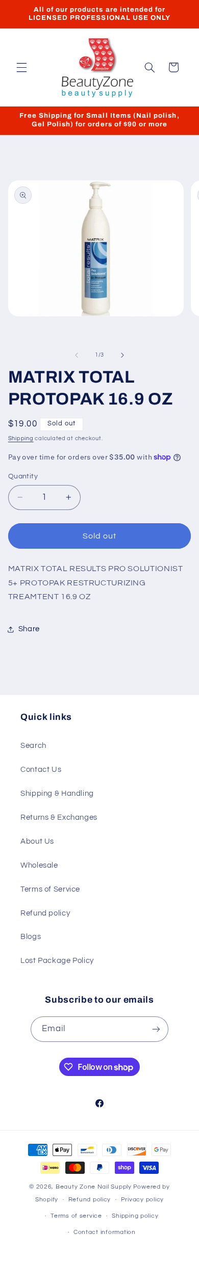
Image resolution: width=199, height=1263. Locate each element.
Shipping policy (135, 1216)
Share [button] (29, 629)
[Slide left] (76, 355)
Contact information (104, 1232)
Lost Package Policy (57, 960)
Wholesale (39, 865)
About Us (37, 841)
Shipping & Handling (57, 793)
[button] (21, 67)
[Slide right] (122, 355)
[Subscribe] (156, 1028)
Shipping (21, 438)
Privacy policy (142, 1199)
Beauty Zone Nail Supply (94, 1187)
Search (33, 745)
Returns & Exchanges (58, 817)
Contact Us (40, 769)
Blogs (30, 936)
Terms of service (76, 1216)
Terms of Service (50, 889)
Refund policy (45, 913)
